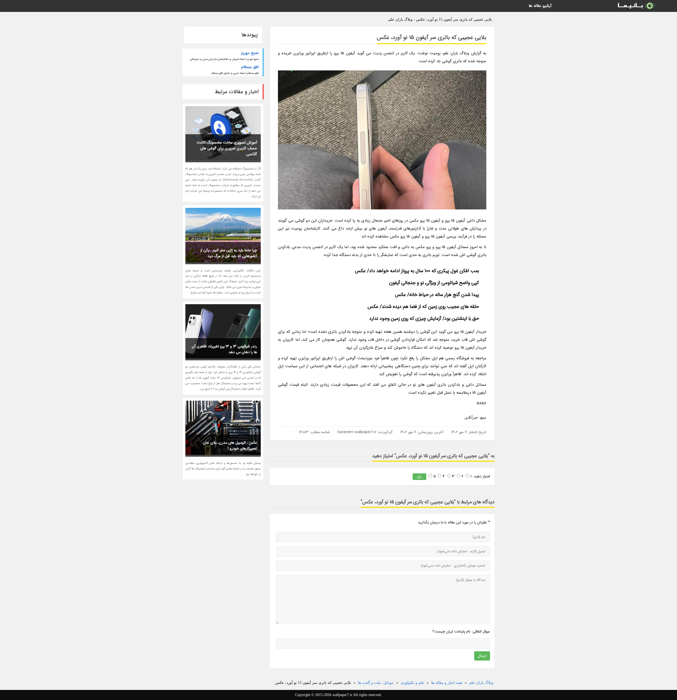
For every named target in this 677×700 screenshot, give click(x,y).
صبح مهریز (250, 53)
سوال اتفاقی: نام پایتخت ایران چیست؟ (461, 631)
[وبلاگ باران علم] (636, 6)
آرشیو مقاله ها (540, 6)
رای (419, 476)
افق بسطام (250, 67)
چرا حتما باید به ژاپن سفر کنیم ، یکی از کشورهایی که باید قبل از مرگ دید (228, 253)
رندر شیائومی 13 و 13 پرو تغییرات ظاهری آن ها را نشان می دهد (224, 349)
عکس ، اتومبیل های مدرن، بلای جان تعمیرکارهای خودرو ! (230, 445)
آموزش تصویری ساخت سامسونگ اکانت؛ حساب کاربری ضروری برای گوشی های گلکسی (226, 148)
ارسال (482, 656)
